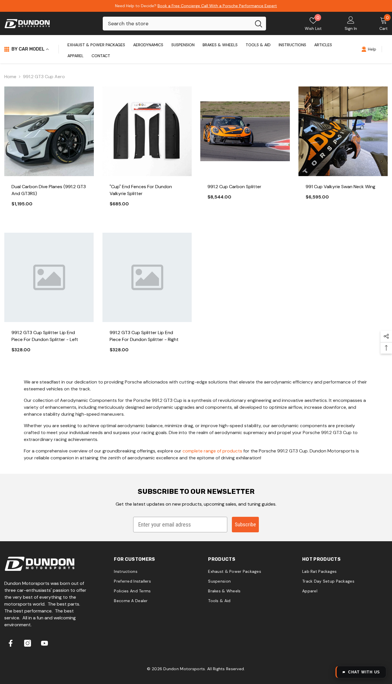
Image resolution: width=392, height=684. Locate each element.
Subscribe (245, 524)
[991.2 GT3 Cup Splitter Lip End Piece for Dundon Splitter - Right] (147, 277)
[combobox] (177, 23)
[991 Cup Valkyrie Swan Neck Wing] (343, 131)
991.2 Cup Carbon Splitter (234, 187)
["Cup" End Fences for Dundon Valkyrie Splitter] (147, 131)
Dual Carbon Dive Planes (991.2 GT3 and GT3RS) (48, 190)
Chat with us (364, 672)
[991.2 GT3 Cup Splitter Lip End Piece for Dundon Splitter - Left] (49, 277)
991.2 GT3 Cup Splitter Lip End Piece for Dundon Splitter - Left (44, 336)
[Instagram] (27, 643)
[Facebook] (10, 643)
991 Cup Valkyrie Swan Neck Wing (340, 187)
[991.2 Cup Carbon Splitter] (245, 131)
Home (10, 77)
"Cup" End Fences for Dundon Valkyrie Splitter (141, 190)
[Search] (184, 23)
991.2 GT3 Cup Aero (44, 77)
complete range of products (212, 451)
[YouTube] (44, 643)
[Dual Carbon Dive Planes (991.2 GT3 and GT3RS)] (49, 131)
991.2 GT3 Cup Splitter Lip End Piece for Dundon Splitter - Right (144, 336)
